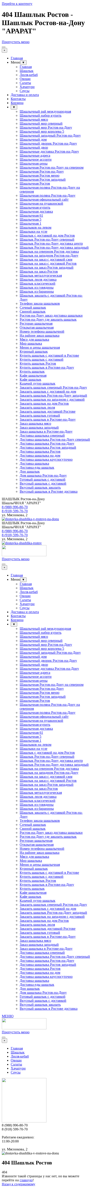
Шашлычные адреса (35, 155)
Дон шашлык (30, 471)
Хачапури (27, 87)
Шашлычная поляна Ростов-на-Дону (47, 195)
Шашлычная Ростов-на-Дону (42, 171)
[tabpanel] (46, 501)
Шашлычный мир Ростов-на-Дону (46, 127)
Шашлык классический (37, 283)
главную (26, 1180)
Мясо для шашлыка (34, 339)
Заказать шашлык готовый (40, 415)
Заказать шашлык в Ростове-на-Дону (48, 419)
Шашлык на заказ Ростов (39, 271)
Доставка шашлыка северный (42, 435)
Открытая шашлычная (37, 327)
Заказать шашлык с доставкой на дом (48, 391)
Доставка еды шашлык (37, 467)
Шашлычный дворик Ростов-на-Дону (48, 143)
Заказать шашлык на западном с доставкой (52, 399)
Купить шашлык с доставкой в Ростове (49, 355)
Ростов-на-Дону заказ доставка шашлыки (51, 315)
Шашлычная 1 (30, 223)
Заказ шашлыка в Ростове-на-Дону (46, 431)
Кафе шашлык (30, 379)
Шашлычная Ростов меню (39, 175)
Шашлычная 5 (30, 219)
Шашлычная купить (35, 207)
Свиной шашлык (33, 311)
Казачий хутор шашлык (37, 383)
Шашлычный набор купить (40, 115)
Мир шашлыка (31, 343)
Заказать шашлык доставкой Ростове (47, 411)
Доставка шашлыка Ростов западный (48, 447)
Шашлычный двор (34, 147)
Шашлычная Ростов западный (43, 179)
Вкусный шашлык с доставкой (43, 483)
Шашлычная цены (34, 163)
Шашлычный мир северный (41, 123)
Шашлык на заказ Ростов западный (46, 267)
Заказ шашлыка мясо (35, 423)
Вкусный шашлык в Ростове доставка (48, 491)
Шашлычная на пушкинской (41, 203)
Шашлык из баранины (37, 291)
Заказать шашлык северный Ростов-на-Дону (53, 387)
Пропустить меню (15, 42)
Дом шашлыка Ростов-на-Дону (43, 475)
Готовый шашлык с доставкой (42, 479)
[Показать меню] (3, 47)
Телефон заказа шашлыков (40, 303)
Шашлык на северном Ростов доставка (49, 251)
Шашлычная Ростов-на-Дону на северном (52, 167)
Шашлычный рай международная (45, 111)
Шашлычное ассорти (36, 159)
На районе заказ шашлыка (39, 335)
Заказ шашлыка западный (39, 427)
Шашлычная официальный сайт (44, 199)
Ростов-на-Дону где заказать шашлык (48, 319)
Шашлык (26, 71)
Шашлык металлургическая (41, 275)
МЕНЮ (7, 1016)
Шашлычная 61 (31, 215)
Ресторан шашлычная (36, 323)
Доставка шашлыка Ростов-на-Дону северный (55, 439)
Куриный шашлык (34, 351)
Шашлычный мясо (34, 119)
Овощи (25, 79)
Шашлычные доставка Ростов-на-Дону (49, 151)
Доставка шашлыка (34, 463)
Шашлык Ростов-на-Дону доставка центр (51, 243)
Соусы (24, 91)
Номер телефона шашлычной (42, 331)
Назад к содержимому (18, 1184)
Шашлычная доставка (36, 211)
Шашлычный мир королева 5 (42, 131)
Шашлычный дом (33, 139)
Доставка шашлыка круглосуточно (46, 459)
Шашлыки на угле (33, 231)
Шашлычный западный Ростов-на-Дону (50, 135)
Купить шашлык (32, 371)
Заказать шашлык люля (37, 407)
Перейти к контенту (17, 4)
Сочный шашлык (33, 307)
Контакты (18, 99)
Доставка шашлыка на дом (40, 455)
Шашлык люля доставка (38, 279)
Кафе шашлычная (33, 375)
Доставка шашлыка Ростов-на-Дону (47, 443)
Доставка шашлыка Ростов (40, 451)
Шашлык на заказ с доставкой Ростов (48, 263)
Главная (17, 58)
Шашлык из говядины (37, 287)
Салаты (25, 83)
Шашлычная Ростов (35, 183)
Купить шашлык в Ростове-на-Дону (47, 367)
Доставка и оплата (25, 95)
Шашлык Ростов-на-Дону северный (47, 239)
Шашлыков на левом (35, 227)
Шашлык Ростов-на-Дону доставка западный (54, 247)
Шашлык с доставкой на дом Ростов (47, 235)
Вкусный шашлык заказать (40, 487)
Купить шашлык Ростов (38, 363)
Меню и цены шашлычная (40, 347)
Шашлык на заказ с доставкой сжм (46, 259)
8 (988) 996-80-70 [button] (15, 507)
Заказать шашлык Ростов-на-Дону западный (53, 395)
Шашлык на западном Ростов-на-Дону (49, 255)
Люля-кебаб (29, 75)
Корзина (17, 103)
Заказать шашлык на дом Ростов (44, 403)
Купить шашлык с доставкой (41, 359)
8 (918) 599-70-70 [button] (15, 511)
